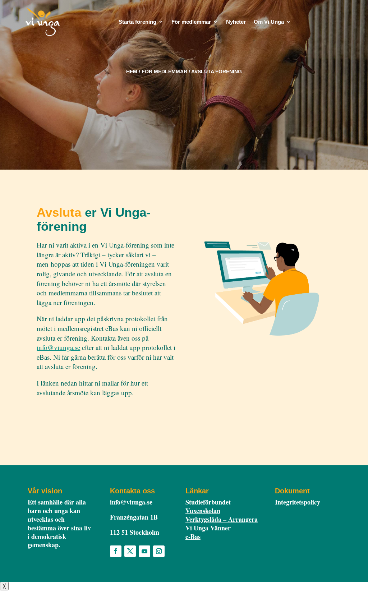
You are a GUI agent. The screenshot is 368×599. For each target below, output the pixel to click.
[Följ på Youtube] (144, 551)
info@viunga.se (58, 347)
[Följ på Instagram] (159, 551)
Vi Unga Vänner (208, 528)
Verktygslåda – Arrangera (221, 519)
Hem (131, 71)
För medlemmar (191, 22)
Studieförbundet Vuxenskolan (208, 506)
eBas (315, 23)
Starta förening (137, 22)
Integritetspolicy (297, 502)
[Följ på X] (130, 551)
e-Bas (193, 536)
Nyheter (236, 22)
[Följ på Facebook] (115, 551)
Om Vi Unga (269, 22)
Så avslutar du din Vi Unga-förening (90, 413)
